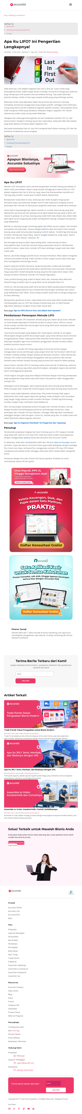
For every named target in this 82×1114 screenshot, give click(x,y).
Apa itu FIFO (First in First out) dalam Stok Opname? (37, 310)
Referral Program (15, 1016)
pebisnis (45, 229)
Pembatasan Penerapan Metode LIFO (18, 30)
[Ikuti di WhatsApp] (14, 1109)
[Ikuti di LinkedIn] (33, 1109)
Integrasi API (13, 1005)
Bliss (10, 918)
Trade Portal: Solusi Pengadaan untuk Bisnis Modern (29, 730)
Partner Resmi (14, 1034)
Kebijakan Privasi (61, 1099)
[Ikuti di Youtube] (29, 1109)
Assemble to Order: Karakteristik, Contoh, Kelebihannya (31, 809)
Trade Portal (13, 958)
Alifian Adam (11, 733)
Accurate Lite (14, 911)
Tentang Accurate (16, 1027)
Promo (11, 1001)
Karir (13, 1030)
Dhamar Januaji (52, 52)
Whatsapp (21, 1056)
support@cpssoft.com (25, 1063)
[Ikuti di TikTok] (24, 1109)
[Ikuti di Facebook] (19, 1109)
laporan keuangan (62, 442)
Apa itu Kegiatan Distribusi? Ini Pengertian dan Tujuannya (40, 423)
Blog (5, 15)
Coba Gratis (12, 845)
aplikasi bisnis (30, 437)
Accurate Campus (15, 987)
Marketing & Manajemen (17, 15)
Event (10, 998)
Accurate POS (14, 914)
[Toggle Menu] (70, 4)
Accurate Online (15, 907)
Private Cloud (14, 1012)
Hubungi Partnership (25, 1070)
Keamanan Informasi (17, 1041)
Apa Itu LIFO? (10, 26)
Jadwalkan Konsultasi (16, 843)
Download (12, 1008)
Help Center (13, 991)
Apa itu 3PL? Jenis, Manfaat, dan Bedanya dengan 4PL (30, 770)
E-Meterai (12, 961)
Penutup (9, 33)
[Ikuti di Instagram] (9, 1109)
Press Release (14, 1038)
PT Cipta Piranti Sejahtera (27, 1099)
